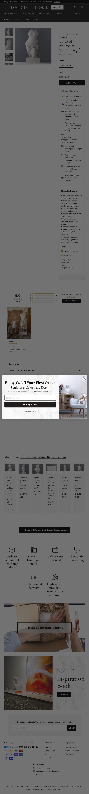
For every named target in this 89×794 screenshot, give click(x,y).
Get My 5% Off (30, 404)
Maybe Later (30, 411)
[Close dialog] (84, 378)
